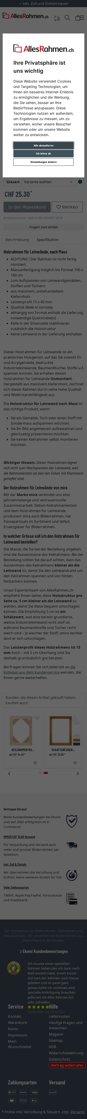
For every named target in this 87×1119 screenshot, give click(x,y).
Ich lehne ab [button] (43, 153)
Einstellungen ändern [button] (44, 162)
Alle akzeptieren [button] (44, 145)
